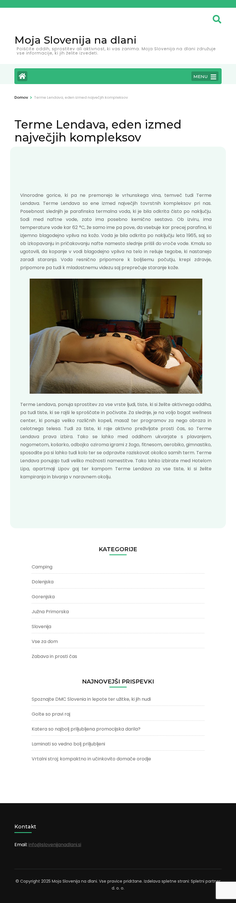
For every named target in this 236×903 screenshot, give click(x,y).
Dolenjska (43, 581)
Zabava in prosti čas (54, 656)
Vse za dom (45, 641)
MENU (200, 76)
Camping (42, 567)
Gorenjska (43, 596)
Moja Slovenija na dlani (75, 40)
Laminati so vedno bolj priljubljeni (68, 744)
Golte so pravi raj (51, 714)
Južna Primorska (50, 611)
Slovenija (41, 626)
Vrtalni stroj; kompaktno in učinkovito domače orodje (91, 759)
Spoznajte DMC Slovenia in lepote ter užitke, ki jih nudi (91, 699)
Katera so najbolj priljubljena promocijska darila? (86, 729)
